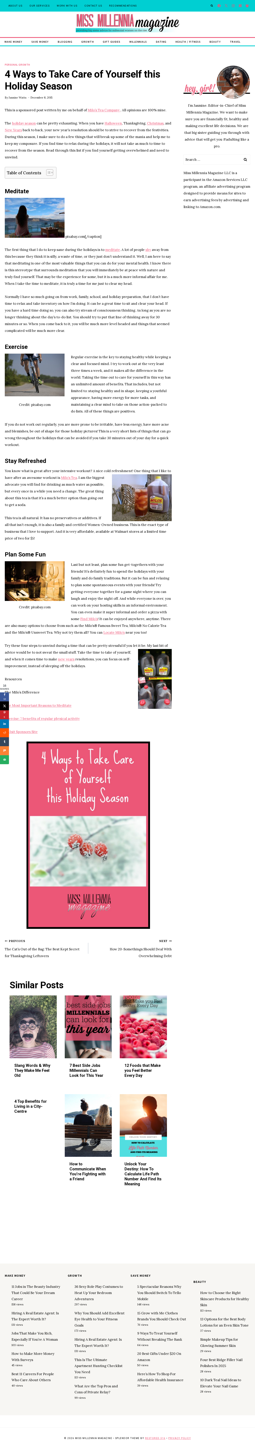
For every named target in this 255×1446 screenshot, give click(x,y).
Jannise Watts (17, 97)
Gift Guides (112, 41)
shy (148, 250)
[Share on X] (4, 705)
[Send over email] (4, 759)
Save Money (40, 41)
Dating (161, 41)
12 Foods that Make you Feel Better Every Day (143, 1070)
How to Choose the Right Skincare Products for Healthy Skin (224, 1299)
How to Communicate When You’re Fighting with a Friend (88, 1171)
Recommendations (123, 5)
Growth (87, 41)
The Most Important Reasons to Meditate (38, 705)
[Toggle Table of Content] (47, 172)
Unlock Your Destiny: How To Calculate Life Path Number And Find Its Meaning (143, 1174)
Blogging (65, 41)
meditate (112, 250)
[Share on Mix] (4, 750)
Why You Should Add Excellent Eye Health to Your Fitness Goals (100, 1319)
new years (66, 659)
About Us (15, 5)
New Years (13, 130)
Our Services (39, 5)
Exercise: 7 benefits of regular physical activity (42, 718)
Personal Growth (17, 64)
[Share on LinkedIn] (4, 723)
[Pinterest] (240, 6)
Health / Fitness (188, 41)
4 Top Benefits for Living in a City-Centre (30, 1106)
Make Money (14, 41)
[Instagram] (233, 6)
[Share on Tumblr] (4, 741)
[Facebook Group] (247, 6)
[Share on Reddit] (4, 732)
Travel (235, 41)
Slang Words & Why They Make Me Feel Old (32, 1070)
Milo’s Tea (69, 477)
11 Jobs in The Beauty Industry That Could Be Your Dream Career (36, 1292)
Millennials (138, 41)
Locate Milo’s (114, 632)
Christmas (155, 123)
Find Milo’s (89, 619)
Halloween (113, 123)
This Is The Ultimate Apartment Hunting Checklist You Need (99, 1366)
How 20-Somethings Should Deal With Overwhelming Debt (141, 948)
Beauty (215, 41)
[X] (226, 6)
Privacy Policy (179, 1438)
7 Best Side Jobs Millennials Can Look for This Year (86, 1070)
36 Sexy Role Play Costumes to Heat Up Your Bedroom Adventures (99, 1292)
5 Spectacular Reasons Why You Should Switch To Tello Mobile (159, 1292)
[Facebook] (219, 6)
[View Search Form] (211, 5)
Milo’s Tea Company (104, 110)
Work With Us (67, 5)
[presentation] (33, 1026)
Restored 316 (155, 1438)
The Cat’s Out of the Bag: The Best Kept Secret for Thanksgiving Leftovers (42, 948)
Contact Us (93, 5)
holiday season (24, 123)
